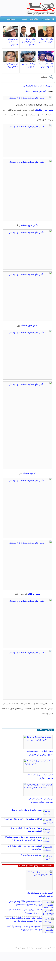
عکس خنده (11, 19)
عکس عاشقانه (33, 594)
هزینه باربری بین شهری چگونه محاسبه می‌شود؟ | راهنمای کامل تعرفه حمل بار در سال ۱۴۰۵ (23, 839)
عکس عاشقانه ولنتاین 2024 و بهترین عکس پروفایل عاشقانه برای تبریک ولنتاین (25, 903)
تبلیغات (24, 19)
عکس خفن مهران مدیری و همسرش (46, 40)
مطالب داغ (46, 19)
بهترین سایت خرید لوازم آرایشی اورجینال (26, 810)
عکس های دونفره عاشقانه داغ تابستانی (38, 85)
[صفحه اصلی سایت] (53, 19)
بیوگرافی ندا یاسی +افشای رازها (11, 65)
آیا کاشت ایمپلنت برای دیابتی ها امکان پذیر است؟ (23, 819)
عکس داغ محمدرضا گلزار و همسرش (45, 65)
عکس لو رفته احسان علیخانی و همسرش (28, 41)
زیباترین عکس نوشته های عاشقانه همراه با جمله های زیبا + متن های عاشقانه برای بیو (24, 920)
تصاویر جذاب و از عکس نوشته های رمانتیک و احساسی (40, 895)
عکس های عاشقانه (29, 225)
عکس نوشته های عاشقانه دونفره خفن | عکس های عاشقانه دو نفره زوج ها (24, 928)
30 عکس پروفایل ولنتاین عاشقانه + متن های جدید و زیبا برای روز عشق (25, 911)
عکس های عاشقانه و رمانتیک (36, 91)
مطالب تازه (34, 19)
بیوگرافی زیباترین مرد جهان (28, 65)
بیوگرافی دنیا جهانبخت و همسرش (13, 41)
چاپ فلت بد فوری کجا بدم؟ (31, 855)
